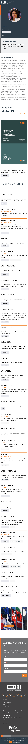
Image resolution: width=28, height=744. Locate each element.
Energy (3, 203)
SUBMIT (24, 675)
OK (10, 742)
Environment (7, 32)
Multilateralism (5, 595)
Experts (5, 704)
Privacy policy (16, 742)
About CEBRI (7, 702)
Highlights (6, 700)
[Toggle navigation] (26, 2)
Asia (3, 408)
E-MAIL (5, 656)
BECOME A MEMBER (9, 625)
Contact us (6, 706)
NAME (5, 663)
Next (25, 114)
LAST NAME (6, 668)
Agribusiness (5, 580)
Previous (19, 114)
